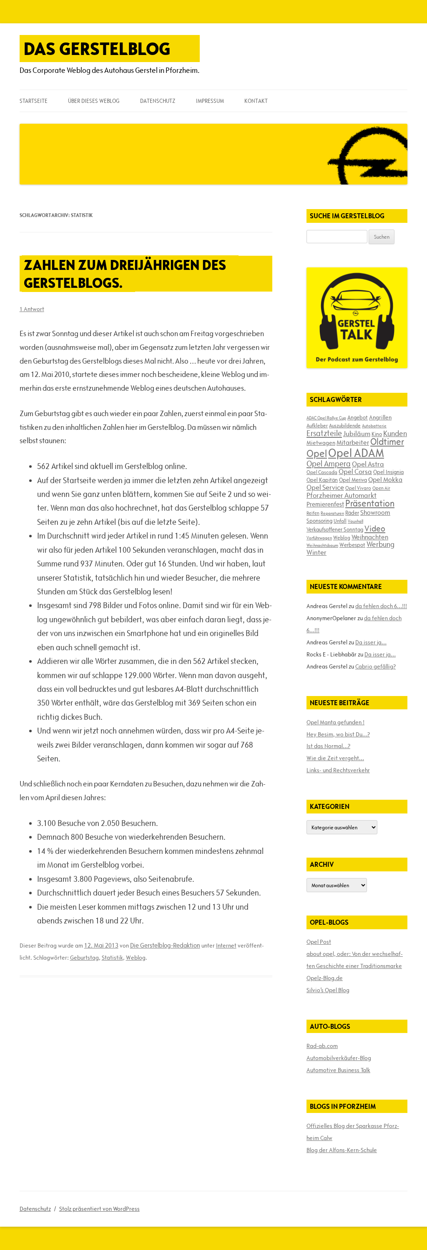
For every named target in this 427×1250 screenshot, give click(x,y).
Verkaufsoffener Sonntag (334, 529)
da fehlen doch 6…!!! (381, 606)
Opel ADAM (356, 453)
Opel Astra (368, 464)
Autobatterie (374, 426)
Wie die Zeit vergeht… (335, 758)
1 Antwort (32, 309)
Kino (377, 434)
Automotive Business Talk (338, 1070)
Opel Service (325, 487)
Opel (316, 453)
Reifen (312, 513)
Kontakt (256, 101)
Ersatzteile (324, 433)
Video (374, 529)
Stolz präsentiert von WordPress (99, 1209)
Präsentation (369, 503)
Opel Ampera (328, 464)
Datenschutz (157, 101)
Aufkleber (317, 425)
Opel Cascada (321, 472)
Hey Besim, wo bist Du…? (338, 734)
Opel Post (318, 942)
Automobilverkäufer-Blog (338, 1058)
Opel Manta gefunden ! (335, 722)
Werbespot (352, 545)
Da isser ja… (371, 642)
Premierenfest (325, 504)
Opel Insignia (388, 472)
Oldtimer (387, 441)
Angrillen (380, 417)
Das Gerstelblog (97, 48)
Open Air (381, 488)
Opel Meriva (353, 480)
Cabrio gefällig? (375, 666)
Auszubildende (345, 425)
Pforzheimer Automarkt (341, 495)
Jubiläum (356, 433)
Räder (352, 512)
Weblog (136, 957)
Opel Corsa (355, 471)
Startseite (34, 101)
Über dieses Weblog (93, 101)
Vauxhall (355, 521)
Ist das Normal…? (328, 746)
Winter (316, 552)
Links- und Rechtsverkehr (338, 770)
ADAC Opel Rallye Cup (326, 418)
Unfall (340, 520)
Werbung (380, 544)
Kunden (395, 433)
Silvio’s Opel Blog (327, 990)
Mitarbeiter (353, 442)
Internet (226, 945)
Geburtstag (84, 957)
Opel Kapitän (322, 480)
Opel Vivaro (358, 487)
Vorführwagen (319, 538)
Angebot (357, 417)
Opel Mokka (385, 479)
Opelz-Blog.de (324, 978)
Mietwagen (320, 443)
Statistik (112, 957)
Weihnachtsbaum (322, 545)
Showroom (375, 512)
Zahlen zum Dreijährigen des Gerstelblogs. (125, 273)
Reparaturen (332, 513)
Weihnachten (370, 537)
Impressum (210, 101)
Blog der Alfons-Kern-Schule (341, 1150)
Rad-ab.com (322, 1046)
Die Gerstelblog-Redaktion (165, 945)
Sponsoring (319, 520)
